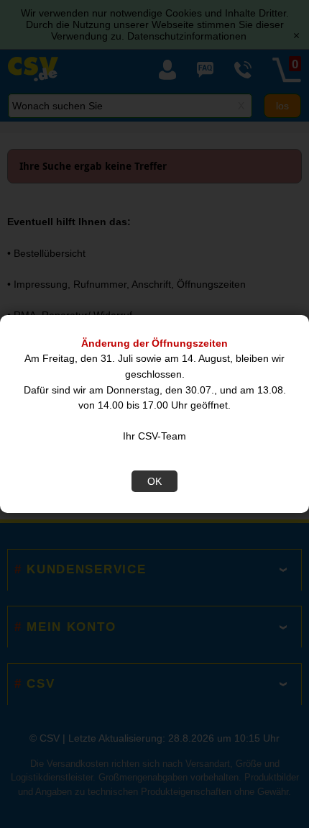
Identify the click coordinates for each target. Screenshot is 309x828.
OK (154, 481)
